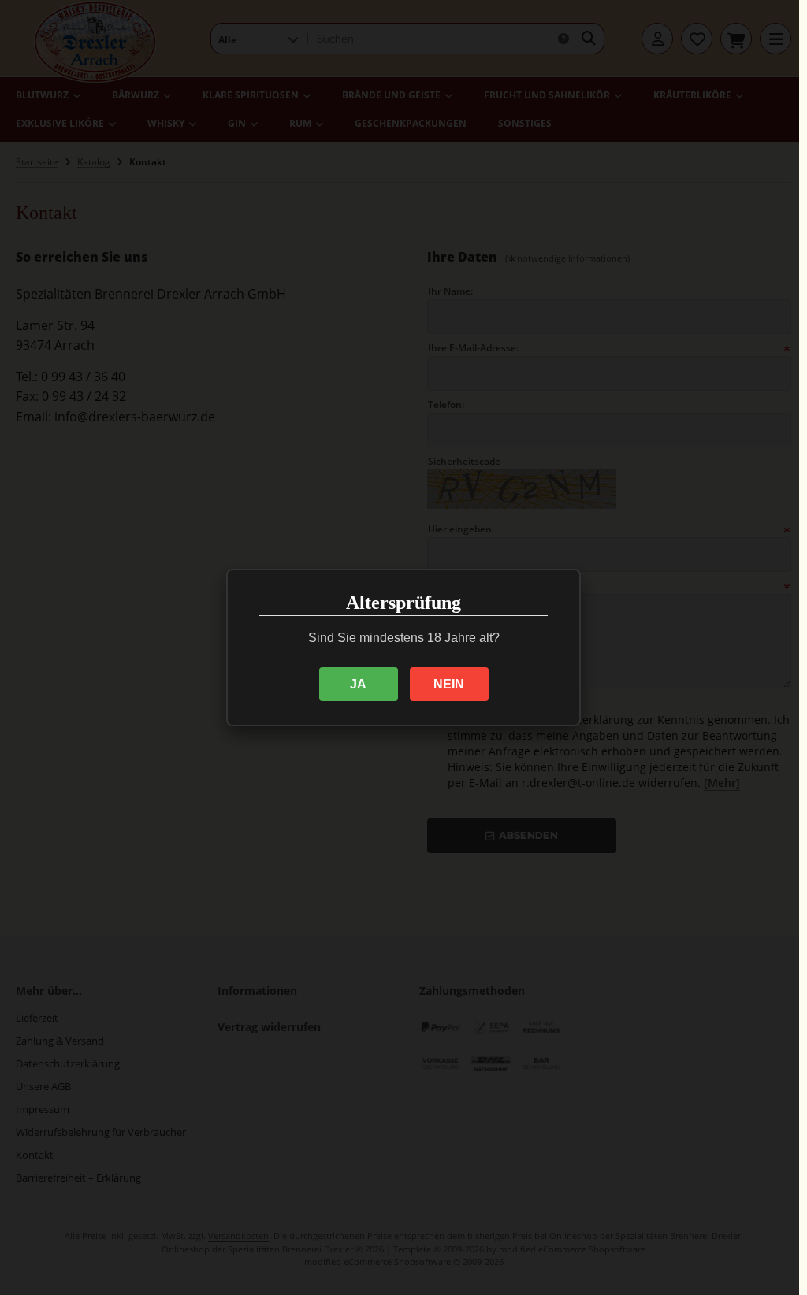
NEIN (448, 684)
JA (358, 684)
